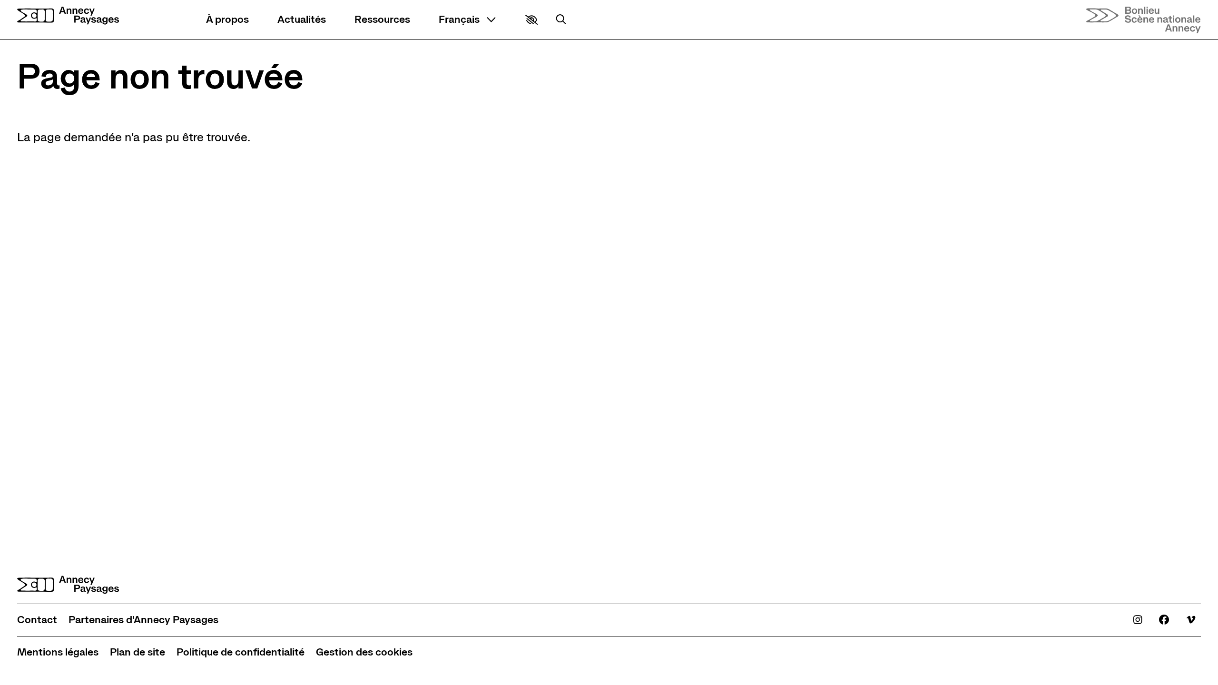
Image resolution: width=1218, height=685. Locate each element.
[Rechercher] (561, 19)
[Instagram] (1137, 620)
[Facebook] (1164, 620)
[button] (531, 20)
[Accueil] (68, 16)
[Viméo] (1191, 620)
